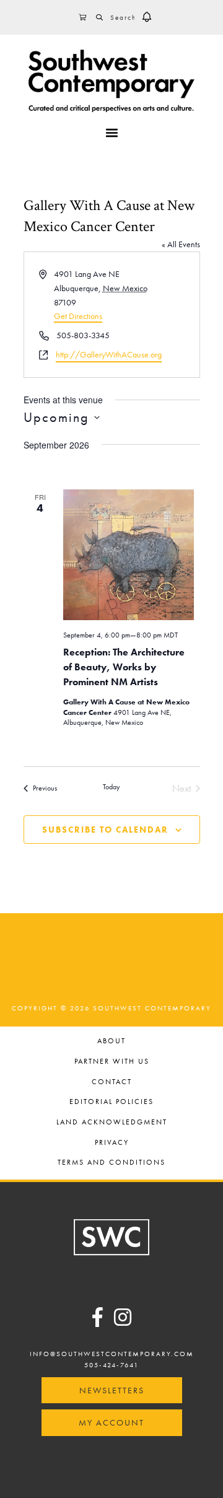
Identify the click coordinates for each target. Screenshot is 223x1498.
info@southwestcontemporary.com (112, 1353)
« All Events (181, 244)
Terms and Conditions (111, 1163)
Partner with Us (111, 1062)
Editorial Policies (111, 1102)
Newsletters (111, 1390)
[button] (147, 17)
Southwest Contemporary (111, 80)
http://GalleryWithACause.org (109, 354)
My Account (111, 1422)
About (111, 1042)
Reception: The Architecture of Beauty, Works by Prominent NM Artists (124, 667)
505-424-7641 (111, 1364)
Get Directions (78, 316)
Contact (112, 1083)
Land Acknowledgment (111, 1123)
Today (111, 787)
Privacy (112, 1143)
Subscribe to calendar (105, 829)
